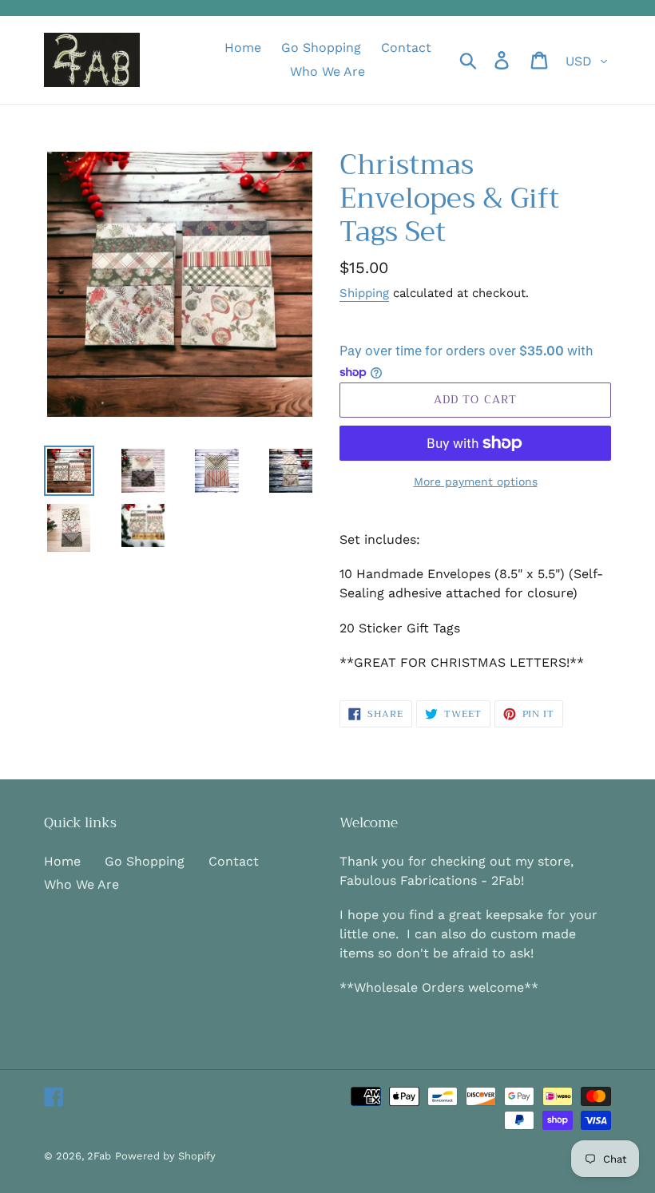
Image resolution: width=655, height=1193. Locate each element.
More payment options (476, 481)
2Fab (99, 1156)
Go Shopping (145, 861)
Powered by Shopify (165, 1156)
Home (62, 861)
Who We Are (81, 884)
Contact (233, 861)
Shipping (364, 293)
